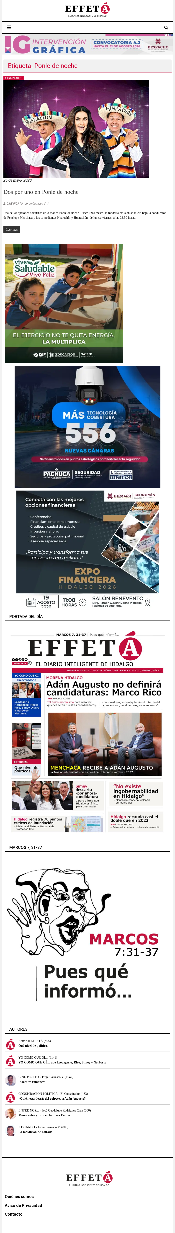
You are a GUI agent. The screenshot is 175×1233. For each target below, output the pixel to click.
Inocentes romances (31, 1082)
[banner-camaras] (87, 426)
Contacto (14, 1214)
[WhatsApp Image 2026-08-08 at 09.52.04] (87, 44)
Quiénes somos (19, 1196)
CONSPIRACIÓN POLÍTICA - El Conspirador (49, 1093)
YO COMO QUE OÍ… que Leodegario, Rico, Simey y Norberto (62, 1062)
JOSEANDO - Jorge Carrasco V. (39, 1127)
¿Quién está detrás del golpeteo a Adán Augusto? (52, 1098)
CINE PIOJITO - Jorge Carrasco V (26, 203)
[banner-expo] (87, 550)
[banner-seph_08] (64, 303)
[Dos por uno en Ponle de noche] (76, 128)
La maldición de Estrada (35, 1132)
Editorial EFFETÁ (30, 1041)
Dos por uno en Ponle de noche (41, 192)
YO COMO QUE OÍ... (33, 1057)
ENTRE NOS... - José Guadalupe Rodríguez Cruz (50, 1110)
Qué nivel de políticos (33, 1045)
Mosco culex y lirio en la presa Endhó (44, 1115)
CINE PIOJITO (14, 78)
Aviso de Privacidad (23, 1205)
